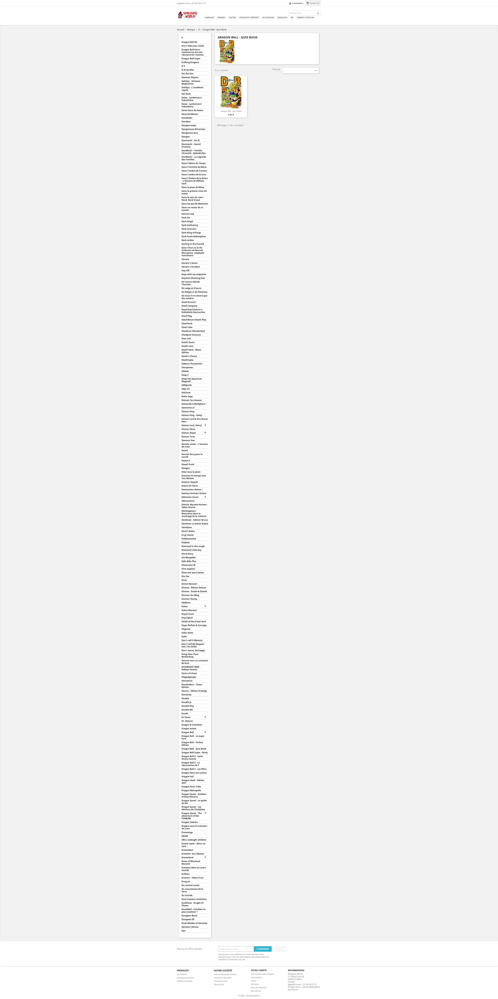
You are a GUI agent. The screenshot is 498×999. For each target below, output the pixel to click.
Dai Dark (186, 94)
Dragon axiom (189, 728)
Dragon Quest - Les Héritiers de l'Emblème (193, 808)
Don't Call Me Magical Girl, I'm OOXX (193, 645)
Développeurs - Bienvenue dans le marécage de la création (194, 514)
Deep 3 (185, 375)
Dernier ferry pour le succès (192, 455)
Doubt (185, 713)
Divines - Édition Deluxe (194, 587)
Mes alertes (256, 991)
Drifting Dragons (190, 62)
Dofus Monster (189, 610)
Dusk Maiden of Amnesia (194, 923)
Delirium (186, 392)
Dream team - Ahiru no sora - (193, 845)
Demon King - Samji (192, 415)
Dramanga (187, 832)
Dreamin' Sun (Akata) (193, 853)
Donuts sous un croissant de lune (195, 662)
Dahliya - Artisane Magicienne (191, 82)
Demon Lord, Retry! (192, 425)
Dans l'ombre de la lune (194, 174)
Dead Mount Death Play (194, 319)
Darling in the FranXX (193, 244)
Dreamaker (187, 850)
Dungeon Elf (188, 919)
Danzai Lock (188, 214)
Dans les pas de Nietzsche (195, 203)
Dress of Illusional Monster (191, 862)
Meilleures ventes (184, 981)
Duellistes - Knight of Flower (192, 904)
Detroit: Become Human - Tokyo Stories (195, 506)
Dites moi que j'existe (193, 572)
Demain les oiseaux (192, 400)
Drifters (185, 874)
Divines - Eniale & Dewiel (194, 591)
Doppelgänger (189, 677)
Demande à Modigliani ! (194, 404)
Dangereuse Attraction (193, 129)
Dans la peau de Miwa (193, 187)
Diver (184, 580)
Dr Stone (186, 717)
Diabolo (186, 542)
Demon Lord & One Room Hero (195, 420)
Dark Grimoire (189, 229)
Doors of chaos (189, 673)
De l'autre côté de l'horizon (191, 283)
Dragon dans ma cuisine (194, 772)
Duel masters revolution (194, 899)
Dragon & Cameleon (192, 724)
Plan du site (219, 984)
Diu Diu (185, 576)
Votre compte (259, 970)
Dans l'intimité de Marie (194, 167)
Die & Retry (187, 553)
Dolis (184, 636)
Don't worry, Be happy (193, 650)
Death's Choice (189, 356)
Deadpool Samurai (191, 334)
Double (185, 698)
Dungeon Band (189, 915)
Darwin (185, 259)
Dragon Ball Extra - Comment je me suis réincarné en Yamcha (193, 52)
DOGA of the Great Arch (194, 621)
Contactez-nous (220, 981)
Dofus (185, 606)
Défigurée (187, 385)
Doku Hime (187, 632)
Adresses (255, 984)
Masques (282, 17)
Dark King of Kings (191, 232)
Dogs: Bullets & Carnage (194, 625)
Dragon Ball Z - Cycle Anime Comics (192, 757)
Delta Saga (187, 396)
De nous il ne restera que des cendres (194, 297)
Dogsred (186, 629)
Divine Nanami (189, 584)
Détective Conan (190, 497)
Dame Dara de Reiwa (192, 110)
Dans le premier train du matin (194, 192)
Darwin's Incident (191, 266)
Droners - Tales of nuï (192, 877)
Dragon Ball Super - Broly (195, 752)
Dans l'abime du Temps (194, 163)
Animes (221, 17)
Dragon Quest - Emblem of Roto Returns (194, 795)
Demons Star (188, 440)
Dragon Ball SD (189, 42)
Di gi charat (188, 535)
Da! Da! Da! (187, 73)
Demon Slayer (189, 433)
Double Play (188, 706)
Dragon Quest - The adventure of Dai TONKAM (192, 816)
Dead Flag (187, 316)
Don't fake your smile (193, 46)
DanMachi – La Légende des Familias (194, 158)
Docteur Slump (189, 599)
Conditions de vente (222, 977)
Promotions (182, 974)
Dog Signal (187, 617)
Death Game (188, 342)
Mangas (209, 17)
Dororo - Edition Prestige (194, 691)
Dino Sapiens (188, 568)
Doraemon (187, 680)
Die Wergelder (189, 557)
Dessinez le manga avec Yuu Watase (194, 477)
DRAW (185, 836)
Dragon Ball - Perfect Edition (192, 743)
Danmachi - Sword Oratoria (191, 145)
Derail (185, 450)
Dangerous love (190, 133)
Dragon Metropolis (191, 790)
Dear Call (186, 338)
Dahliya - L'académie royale (192, 88)
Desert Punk (188, 464)
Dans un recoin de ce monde (192, 208)
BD (292, 17)
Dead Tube (187, 327)
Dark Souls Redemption (194, 236)
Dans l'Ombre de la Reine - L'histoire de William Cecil (195, 181)
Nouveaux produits (185, 977)
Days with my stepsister (194, 274)
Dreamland (187, 857)
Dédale (185, 371)
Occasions (268, 17)
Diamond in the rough (193, 546)
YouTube (284, 949)
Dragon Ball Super (191, 58)
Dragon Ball (188, 732)
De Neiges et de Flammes (194, 292)
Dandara (186, 121)
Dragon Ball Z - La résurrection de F (191, 764)
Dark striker (188, 240)
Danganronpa (189, 125)
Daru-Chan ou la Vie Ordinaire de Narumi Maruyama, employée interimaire (193, 251)
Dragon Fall (188, 776)
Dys (183, 930)
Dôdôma (186, 602)
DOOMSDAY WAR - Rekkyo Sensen (191, 668)
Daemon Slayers (190, 77)
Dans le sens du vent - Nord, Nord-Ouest (193, 198)
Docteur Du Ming (190, 595)
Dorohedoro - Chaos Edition (192, 686)
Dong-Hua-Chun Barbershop (190, 655)
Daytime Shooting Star (193, 278)
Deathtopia (187, 360)
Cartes (232, 17)
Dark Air (186, 217)
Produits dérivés (249, 17)
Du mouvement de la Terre (192, 890)
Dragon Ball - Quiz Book (194, 748)
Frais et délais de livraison (225, 974)
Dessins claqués (190, 482)
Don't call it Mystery (192, 640)
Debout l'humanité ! (192, 363)
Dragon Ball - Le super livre (193, 737)
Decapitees (187, 367)
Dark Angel (187, 221)
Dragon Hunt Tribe (191, 786)
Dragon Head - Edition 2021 (193, 781)
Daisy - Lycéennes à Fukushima (192, 99)
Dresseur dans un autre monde (194, 869)
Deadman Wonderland (193, 331)
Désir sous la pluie (191, 472)
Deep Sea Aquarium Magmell (192, 380)
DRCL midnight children (194, 840)
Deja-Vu (186, 389)
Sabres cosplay (305, 17)
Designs (186, 468)
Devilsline (187, 527)
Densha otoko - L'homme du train (195, 445)
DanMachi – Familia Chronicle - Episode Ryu (194, 152)
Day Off (185, 270)
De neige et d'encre (191, 288)
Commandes (256, 977)
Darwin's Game (190, 263)
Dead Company (189, 306)
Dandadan (187, 118)
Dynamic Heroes (190, 927)
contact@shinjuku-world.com (304, 988)
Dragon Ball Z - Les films (194, 769)
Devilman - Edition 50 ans (195, 520)
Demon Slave (188, 429)
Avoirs (253, 981)
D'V (183, 66)
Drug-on (186, 881)
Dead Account (189, 302)
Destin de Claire (190, 485)
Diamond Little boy (191, 550)
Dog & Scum (188, 614)
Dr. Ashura (187, 721)
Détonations (188, 501)
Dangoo (186, 136)
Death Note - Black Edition (191, 351)
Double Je (186, 702)
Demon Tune (188, 436)
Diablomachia (189, 538)
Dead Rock (187, 323)
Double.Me (187, 709)
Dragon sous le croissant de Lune (194, 827)
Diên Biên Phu (189, 561)
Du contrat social (190, 885)
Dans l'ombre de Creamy (194, 170)
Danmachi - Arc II (191, 140)
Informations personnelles (262, 974)
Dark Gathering (190, 225)
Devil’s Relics (188, 531)
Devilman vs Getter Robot (195, 523)
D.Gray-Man (188, 70)
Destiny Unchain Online (194, 493)
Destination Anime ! (192, 489)
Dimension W (188, 565)
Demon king (188, 411)
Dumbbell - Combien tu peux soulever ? (194, 910)
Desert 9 (186, 460)
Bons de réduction (259, 987)
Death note (187, 346)
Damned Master (190, 114)
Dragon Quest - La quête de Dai (194, 802)
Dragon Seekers (190, 822)
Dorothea (186, 694)
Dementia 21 (188, 407)
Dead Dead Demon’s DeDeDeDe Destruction (193, 311)
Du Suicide (187, 895)
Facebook (278, 949)
